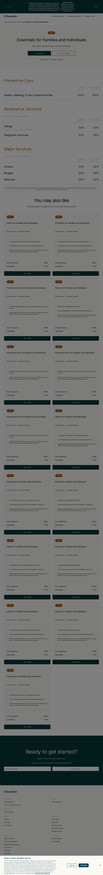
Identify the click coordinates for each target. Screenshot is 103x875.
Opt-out (72, 865)
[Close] (100, 865)
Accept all (84, 865)
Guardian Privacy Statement (42, 873)
